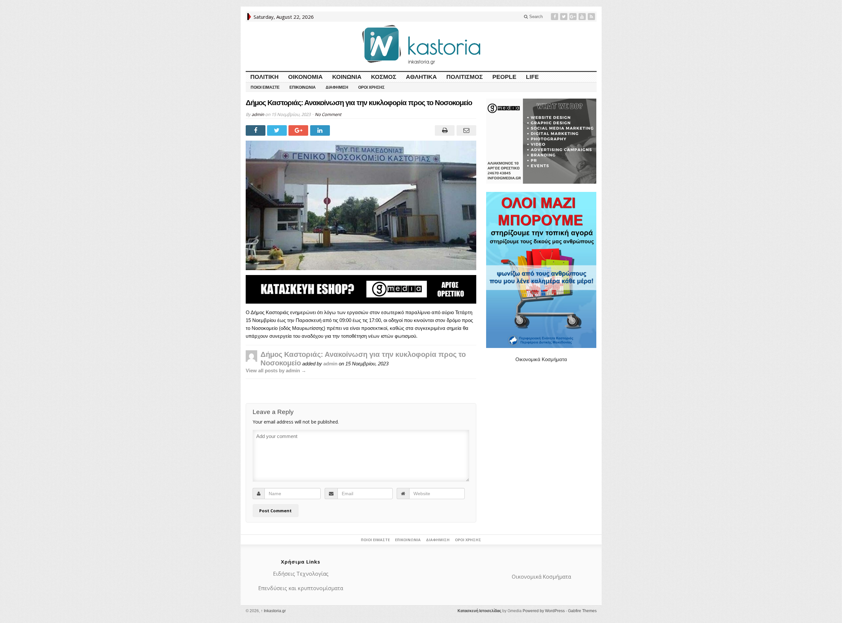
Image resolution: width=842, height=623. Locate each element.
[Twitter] (564, 16)
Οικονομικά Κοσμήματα (541, 359)
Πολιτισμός (464, 77)
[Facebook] (555, 16)
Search (535, 16)
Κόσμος (383, 77)
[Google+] (573, 16)
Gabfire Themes (582, 611)
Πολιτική (264, 77)
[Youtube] (582, 16)
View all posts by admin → (276, 370)
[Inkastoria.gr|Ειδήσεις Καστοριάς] (421, 44)
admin (258, 114)
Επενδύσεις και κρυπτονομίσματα (300, 588)
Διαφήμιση (337, 87)
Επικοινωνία (302, 87)
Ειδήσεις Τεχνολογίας (301, 573)
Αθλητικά (421, 77)
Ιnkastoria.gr (273, 611)
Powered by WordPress (544, 611)
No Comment (328, 114)
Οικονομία (305, 77)
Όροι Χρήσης (371, 87)
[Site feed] (592, 16)
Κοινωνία (346, 77)
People (504, 77)
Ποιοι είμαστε (265, 87)
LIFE (532, 77)
